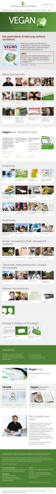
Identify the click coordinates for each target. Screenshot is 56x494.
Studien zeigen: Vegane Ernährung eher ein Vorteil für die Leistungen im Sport (21, 140)
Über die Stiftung (29, 10)
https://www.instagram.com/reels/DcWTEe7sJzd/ (8, 152)
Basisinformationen (7, 10)
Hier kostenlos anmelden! (35, 355)
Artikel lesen (6, 156)
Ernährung (37, 10)
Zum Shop (33, 64)
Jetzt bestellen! (19, 404)
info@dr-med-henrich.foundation (41, 482)
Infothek (21, 10)
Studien (15, 10)
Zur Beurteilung (25, 64)
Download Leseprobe (8, 404)
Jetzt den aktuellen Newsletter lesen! (37, 357)
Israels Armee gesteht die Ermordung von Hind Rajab (34, 140)
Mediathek (43, 10)
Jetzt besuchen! (33, 376)
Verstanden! (51, 491)
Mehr (49, 10)
